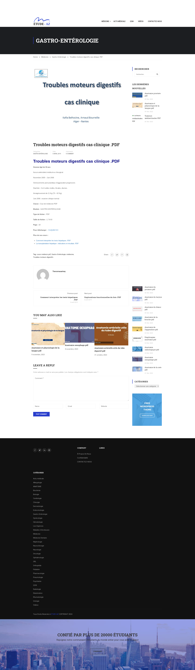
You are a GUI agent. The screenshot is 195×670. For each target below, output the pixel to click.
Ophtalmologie (38, 558)
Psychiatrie (37, 581)
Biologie (36, 494)
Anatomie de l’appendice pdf (151, 328)
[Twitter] (117, 254)
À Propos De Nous (84, 454)
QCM (131, 21)
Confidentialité (82, 458)
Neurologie (37, 550)
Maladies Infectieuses (41, 530)
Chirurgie (36, 502)
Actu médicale (119, 21)
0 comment (70, 153)
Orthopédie (37, 565)
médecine (70, 254)
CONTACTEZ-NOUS (155, 21)
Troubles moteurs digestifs (43, 257)
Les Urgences (38, 526)
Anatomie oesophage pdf (76, 345)
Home (35, 57)
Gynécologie (37, 518)
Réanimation (37, 593)
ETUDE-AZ (55, 614)
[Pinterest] (122, 254)
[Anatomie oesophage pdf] (79, 333)
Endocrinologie (38, 510)
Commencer (97, 651)
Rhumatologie (38, 597)
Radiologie (37, 589)
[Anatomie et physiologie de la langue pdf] (48, 334)
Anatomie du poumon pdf (150, 288)
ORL (34, 562)
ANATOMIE (37, 486)
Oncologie (37, 554)
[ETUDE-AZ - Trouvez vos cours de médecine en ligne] (41, 21)
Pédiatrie (36, 569)
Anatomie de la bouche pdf (151, 318)
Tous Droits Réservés (41, 614)
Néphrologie (37, 542)
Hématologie (38, 522)
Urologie (36, 601)
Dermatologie (38, 506)
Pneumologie (38, 577)
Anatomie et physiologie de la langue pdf (152, 105)
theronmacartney (59, 271)
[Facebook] (112, 254)
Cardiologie (37, 498)
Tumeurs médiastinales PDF (153, 117)
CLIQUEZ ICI (53, 230)
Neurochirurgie (38, 546)
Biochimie (36, 490)
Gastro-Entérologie (59, 57)
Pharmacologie (38, 573)
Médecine (105, 21)
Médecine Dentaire (40, 538)
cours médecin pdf (44, 254)
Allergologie (37, 483)
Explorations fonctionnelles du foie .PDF (102, 297)
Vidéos (140, 21)
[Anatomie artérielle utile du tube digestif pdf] (111, 334)
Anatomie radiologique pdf (152, 348)
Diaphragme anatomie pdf (150, 338)
